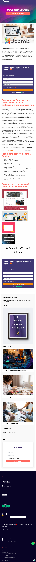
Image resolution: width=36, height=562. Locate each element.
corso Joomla (5, 108)
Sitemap (4, 541)
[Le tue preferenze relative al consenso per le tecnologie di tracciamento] (34, 560)
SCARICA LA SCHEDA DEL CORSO (18, 13)
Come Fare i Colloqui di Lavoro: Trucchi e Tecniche (11, 430)
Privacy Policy (14, 87)
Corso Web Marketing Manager (10, 423)
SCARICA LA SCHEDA (18, 461)
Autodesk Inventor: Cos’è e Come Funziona (9, 432)
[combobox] (4, 84)
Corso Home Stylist (7, 397)
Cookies (8, 541)
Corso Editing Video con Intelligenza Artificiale (14, 370)
